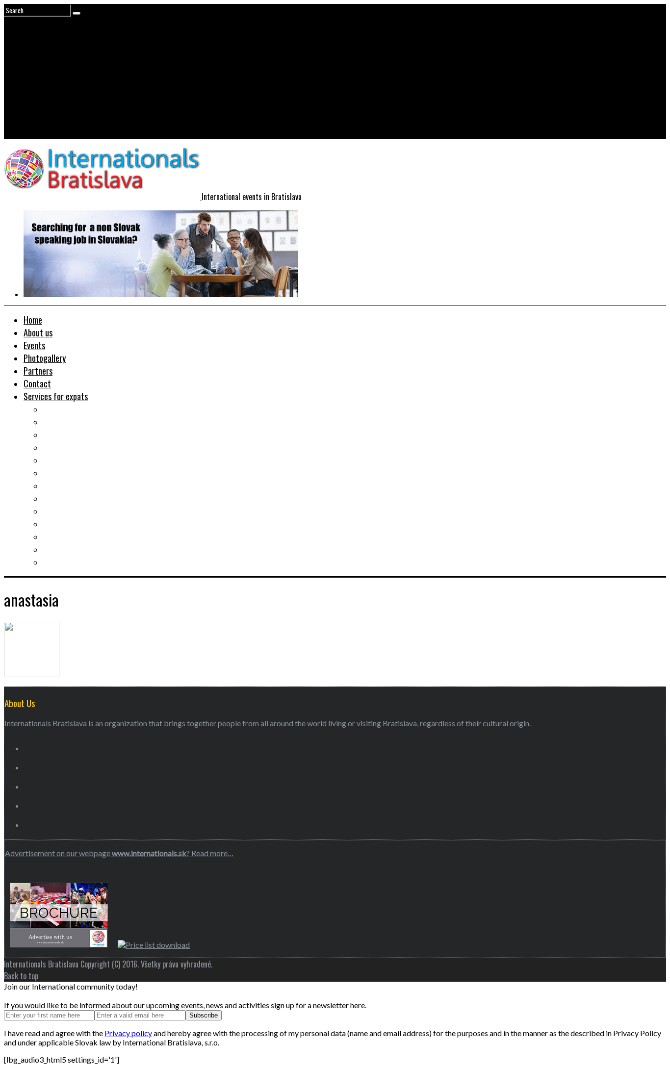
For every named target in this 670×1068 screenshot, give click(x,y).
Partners (38, 370)
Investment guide (72, 447)
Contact (37, 383)
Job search (60, 409)
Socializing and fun (74, 498)
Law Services (64, 460)
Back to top (21, 976)
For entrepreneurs (73, 549)
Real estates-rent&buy (81, 434)
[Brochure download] (59, 944)
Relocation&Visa (70, 421)
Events (34, 345)
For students (64, 511)
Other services (67, 562)
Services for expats (56, 396)
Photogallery (45, 358)
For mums (59, 536)
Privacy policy (128, 1033)
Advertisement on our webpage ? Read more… (119, 853)
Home (33, 319)
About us (38, 332)
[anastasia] (31, 674)
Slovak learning (68, 485)
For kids (56, 523)
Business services (72, 472)
